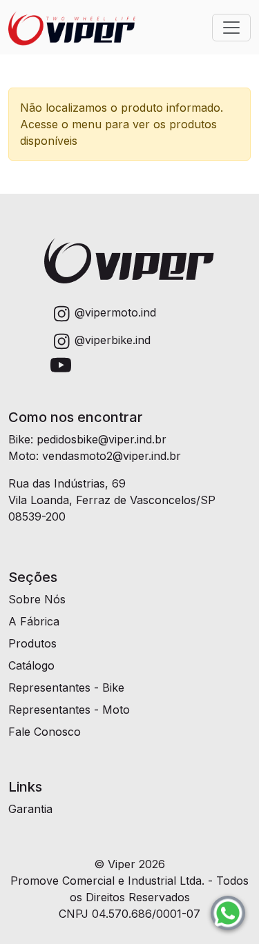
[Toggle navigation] (231, 27)
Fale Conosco (44, 732)
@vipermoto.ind (115, 312)
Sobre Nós (37, 599)
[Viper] (71, 27)
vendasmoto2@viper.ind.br (111, 456)
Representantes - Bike (66, 687)
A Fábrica (33, 621)
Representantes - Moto (69, 709)
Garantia (30, 809)
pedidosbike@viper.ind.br (101, 439)
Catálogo (31, 665)
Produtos (32, 643)
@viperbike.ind (113, 340)
